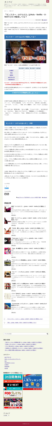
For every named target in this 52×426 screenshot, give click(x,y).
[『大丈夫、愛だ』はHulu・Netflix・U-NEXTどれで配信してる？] (7, 231)
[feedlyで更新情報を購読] (5, 194)
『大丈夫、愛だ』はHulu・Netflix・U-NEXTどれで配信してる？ (28, 228)
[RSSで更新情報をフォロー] (8, 194)
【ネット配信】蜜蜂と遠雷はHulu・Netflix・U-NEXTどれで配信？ (20, 350)
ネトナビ (8, 2)
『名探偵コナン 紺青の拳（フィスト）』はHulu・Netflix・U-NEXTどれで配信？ (24, 348)
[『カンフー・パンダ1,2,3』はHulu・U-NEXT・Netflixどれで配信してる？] (7, 274)
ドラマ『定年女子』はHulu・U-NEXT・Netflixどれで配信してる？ (28, 293)
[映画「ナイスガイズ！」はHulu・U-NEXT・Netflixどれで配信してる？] (7, 209)
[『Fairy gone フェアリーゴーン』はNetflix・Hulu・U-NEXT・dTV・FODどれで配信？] (7, 241)
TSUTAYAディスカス (29, 197)
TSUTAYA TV (11, 79)
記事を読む (13, 215)
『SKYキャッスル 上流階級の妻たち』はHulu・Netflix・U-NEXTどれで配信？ (23, 342)
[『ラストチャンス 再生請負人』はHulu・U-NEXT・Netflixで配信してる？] (7, 262)
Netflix (11, 75)
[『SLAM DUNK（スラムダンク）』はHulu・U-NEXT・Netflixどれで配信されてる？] (7, 306)
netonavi (45, 197)
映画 (40, 197)
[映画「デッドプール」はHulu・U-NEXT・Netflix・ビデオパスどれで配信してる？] (7, 220)
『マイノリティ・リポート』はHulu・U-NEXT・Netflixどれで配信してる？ (25, 319)
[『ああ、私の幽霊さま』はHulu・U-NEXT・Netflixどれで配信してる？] (7, 251)
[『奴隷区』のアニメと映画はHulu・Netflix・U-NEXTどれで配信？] (7, 286)
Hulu (11, 72)
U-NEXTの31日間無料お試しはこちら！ (26, 93)
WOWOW (7, 366)
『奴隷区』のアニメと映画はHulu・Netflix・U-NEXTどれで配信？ (28, 283)
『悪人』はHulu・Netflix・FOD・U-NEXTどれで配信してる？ (21, 322)
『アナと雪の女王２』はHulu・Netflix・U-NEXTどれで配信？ (19, 346)
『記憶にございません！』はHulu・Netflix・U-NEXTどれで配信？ (20, 344)
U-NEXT (45, 20)
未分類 (6, 368)
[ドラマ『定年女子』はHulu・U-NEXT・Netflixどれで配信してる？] (7, 296)
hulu (6, 361)
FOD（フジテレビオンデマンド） (13, 359)
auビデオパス (11, 77)
